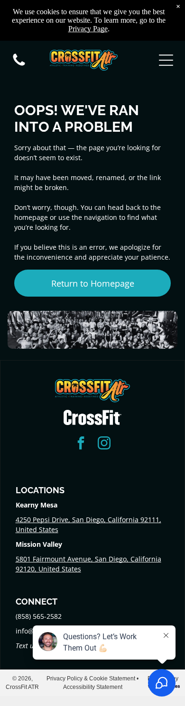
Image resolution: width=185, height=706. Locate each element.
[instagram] (104, 444)
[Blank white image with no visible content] (19, 65)
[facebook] (81, 444)
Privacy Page (88, 29)
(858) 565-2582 (39, 616)
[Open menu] (166, 60)
